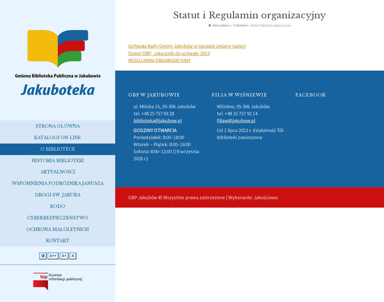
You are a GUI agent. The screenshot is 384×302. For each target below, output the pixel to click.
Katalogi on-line (57, 137)
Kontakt (57, 240)
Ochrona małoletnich (57, 229)
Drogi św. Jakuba (57, 194)
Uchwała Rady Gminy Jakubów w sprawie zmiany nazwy (187, 46)
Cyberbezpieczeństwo (57, 217)
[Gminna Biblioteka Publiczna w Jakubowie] (57, 62)
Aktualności (57, 171)
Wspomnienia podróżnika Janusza (58, 183)
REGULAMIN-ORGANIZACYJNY (159, 60)
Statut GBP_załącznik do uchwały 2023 (169, 53)
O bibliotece (57, 149)
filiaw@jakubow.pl (236, 120)
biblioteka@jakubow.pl (157, 120)
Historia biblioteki (58, 160)
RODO (57, 206)
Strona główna (58, 126)
